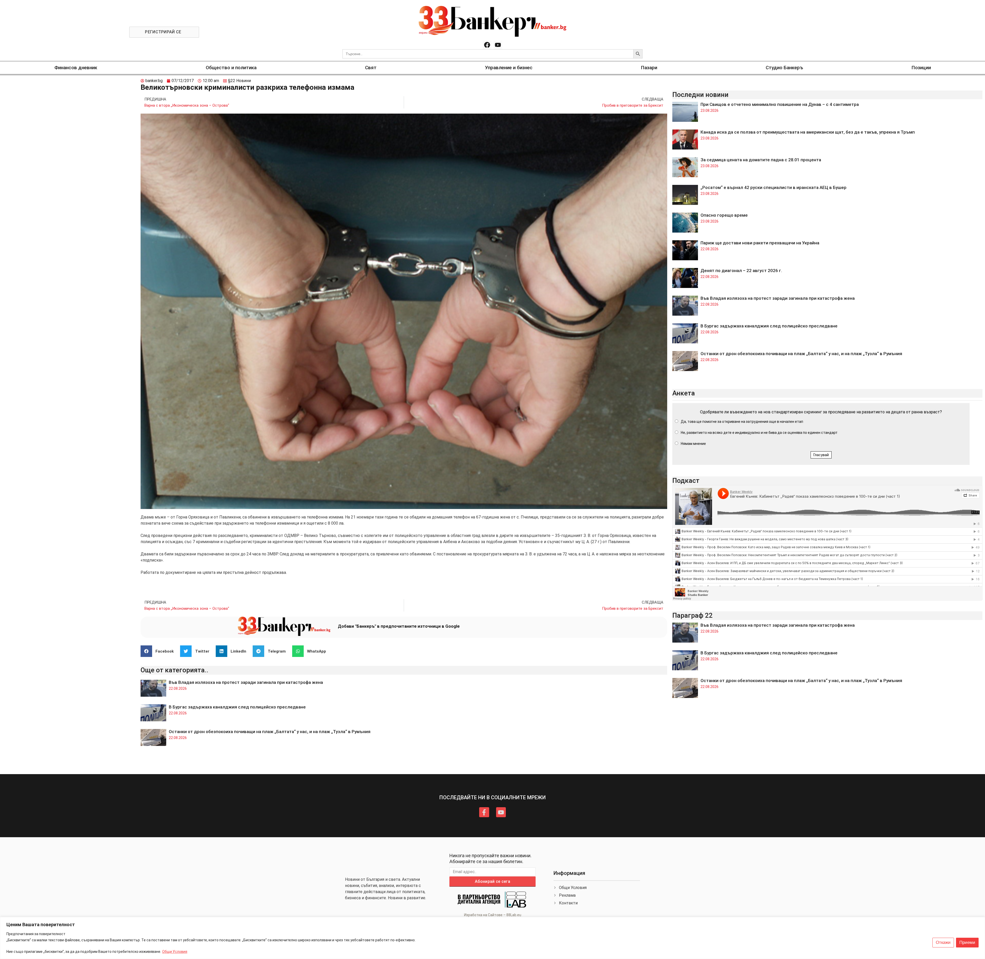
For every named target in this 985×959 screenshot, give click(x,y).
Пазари (649, 68)
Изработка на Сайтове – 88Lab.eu (492, 915)
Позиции (921, 68)
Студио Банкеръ (784, 68)
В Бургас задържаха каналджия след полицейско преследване (237, 707)
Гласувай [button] (821, 455)
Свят (371, 68)
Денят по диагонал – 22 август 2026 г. (741, 270)
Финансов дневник (75, 68)
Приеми (967, 942)
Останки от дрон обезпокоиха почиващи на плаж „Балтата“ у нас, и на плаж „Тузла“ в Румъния (269, 731)
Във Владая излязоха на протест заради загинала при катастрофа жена (246, 682)
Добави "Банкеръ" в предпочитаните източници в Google (399, 626)
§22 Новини (239, 80)
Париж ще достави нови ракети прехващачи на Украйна (760, 242)
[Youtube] (498, 45)
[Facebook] (487, 45)
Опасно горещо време (724, 215)
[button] (159, 651)
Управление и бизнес (509, 68)
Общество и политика (231, 68)
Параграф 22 (692, 615)
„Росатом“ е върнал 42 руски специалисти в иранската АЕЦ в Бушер (773, 187)
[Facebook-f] (484, 812)
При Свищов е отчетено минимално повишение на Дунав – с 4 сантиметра (780, 104)
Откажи (943, 942)
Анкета (683, 393)
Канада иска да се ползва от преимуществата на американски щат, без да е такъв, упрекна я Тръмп (808, 132)
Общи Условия (174, 952)
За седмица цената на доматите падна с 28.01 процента (761, 159)
